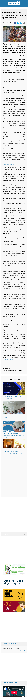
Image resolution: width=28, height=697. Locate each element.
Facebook (15, 23)
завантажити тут (8, 359)
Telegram (21, 23)
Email (24, 23)
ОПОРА (14, 3)
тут (13, 164)
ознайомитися (7, 164)
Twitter (18, 23)
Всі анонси (22, 650)
